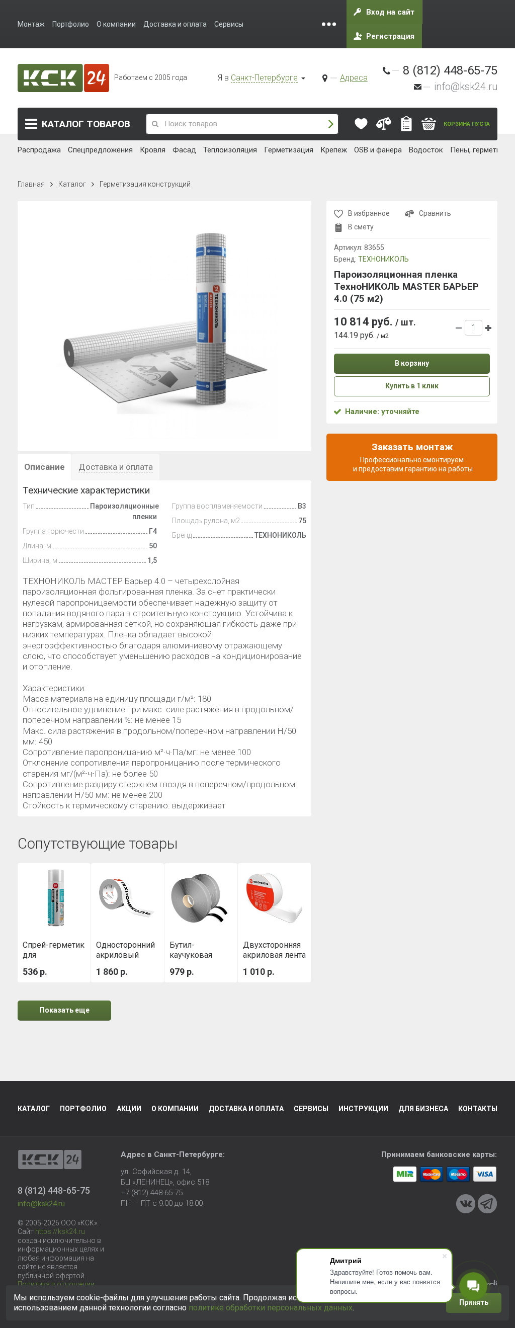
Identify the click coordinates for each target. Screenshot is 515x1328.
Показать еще (65, 1010)
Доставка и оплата (246, 1109)
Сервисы (311, 1109)
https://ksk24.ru (60, 1231)
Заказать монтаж (412, 456)
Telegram (487, 1203)
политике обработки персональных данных (271, 1307)
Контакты (477, 1109)
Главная (31, 184)
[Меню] (329, 24)
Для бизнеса (423, 1109)
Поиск (330, 124)
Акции (129, 1109)
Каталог (86, 124)
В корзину (412, 363)
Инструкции (363, 1109)
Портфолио (83, 1109)
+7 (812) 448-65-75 (152, 1192)
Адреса (354, 77)
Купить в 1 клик (412, 386)
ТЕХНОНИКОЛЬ (383, 259)
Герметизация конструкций (145, 184)
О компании (175, 1109)
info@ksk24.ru (465, 86)
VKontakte (465, 1203)
